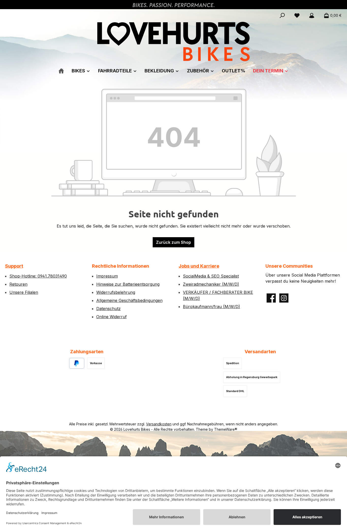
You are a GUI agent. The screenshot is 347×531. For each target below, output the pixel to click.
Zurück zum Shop (173, 242)
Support (14, 266)
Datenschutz (108, 308)
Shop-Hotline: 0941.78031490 (38, 276)
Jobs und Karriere (199, 266)
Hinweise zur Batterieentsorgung (128, 284)
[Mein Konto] (312, 15)
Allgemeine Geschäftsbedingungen (129, 300)
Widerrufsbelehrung (115, 292)
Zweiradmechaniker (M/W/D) (211, 284)
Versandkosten (158, 424)
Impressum (107, 276)
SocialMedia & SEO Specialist (211, 276)
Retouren (18, 284)
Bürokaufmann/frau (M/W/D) (211, 306)
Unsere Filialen (23, 292)
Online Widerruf (111, 316)
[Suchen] (282, 15)
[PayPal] (77, 363)
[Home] (61, 70)
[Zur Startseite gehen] (173, 41)
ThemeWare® (225, 429)
